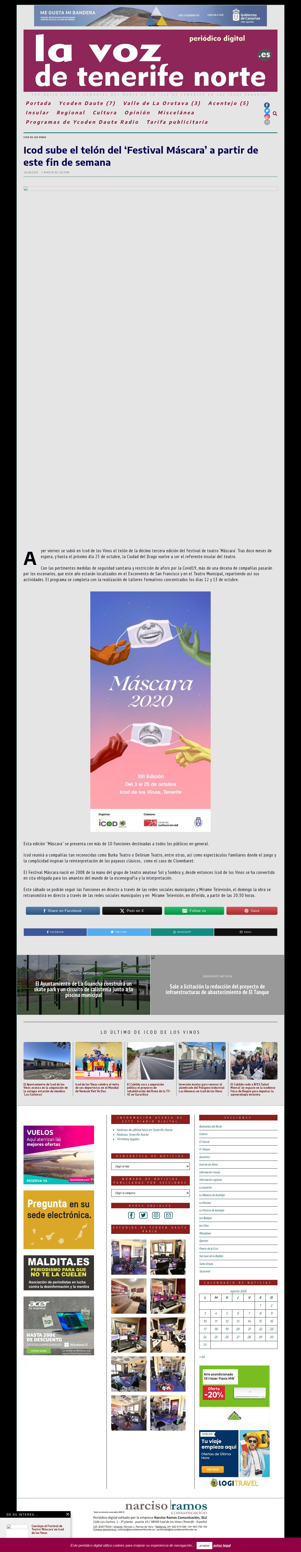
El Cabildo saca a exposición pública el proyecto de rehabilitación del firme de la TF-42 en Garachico (149, 1089)
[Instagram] (267, 116)
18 (216, 1329)
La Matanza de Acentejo (212, 1195)
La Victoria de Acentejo (211, 1210)
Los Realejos (205, 1218)
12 (227, 1321)
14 (249, 1321)
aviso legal (222, 1545)
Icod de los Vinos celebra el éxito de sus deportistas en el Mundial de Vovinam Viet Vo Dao (97, 1087)
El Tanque (204, 1149)
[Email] (267, 122)
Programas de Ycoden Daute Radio (82, 122)
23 (271, 1329)
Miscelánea (176, 112)
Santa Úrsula (206, 1264)
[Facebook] (267, 105)
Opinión (137, 112)
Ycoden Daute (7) (87, 103)
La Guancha (205, 1187)
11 (216, 1321)
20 (237, 1329)
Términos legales (128, 1139)
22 (260, 1329)
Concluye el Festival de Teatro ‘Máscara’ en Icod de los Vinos (48, 1529)
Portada (38, 103)
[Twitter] (267, 111)
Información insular (209, 1172)
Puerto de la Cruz (208, 1249)
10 (204, 1321)
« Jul (202, 1357)
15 (260, 1321)
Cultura (105, 112)
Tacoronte (204, 1271)
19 (226, 1329)
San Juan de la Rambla (211, 1256)
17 (205, 1329)
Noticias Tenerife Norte (132, 1134)
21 (249, 1329)
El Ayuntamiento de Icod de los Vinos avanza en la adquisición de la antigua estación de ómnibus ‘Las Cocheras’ (46, 1089)
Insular (37, 112)
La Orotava (205, 1203)
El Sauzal (204, 1142)
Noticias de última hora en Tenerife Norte (144, 1130)
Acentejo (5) (228, 103)
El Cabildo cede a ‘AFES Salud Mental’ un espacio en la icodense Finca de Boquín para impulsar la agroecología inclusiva (252, 1089)
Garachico (204, 1157)
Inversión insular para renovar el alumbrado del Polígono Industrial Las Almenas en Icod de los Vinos (201, 1087)
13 (237, 1321)
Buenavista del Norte (210, 1126)
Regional (70, 112)
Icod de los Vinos (35, 137)
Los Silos (203, 1226)
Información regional (210, 1180)
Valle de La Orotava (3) (162, 103)
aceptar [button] (204, 1545)
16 (271, 1321)
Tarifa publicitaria (177, 122)
